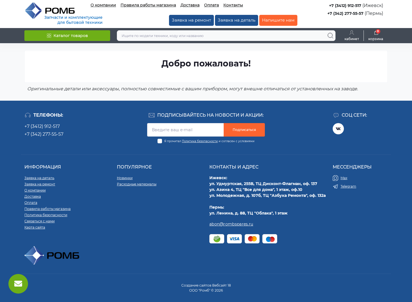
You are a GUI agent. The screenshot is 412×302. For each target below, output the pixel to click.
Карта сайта (34, 227)
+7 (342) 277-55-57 (345, 13)
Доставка (190, 5)
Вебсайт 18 (221, 285)
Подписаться (244, 130)
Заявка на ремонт (191, 20)
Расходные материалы (136, 184)
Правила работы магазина (148, 5)
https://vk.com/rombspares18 (338, 128)
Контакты (233, 5)
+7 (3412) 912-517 (345, 5)
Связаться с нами (39, 221)
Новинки (125, 178)
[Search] (330, 35)
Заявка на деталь (236, 20)
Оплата (211, 5)
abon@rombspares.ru (231, 224)
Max (344, 178)
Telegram (348, 186)
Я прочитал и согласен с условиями (209, 141)
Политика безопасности (200, 141)
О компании (103, 5)
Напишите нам (278, 20)
